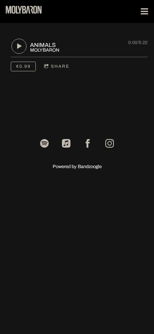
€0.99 (23, 66)
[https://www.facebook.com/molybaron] (87, 143)
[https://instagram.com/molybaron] (109, 143)
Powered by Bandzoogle (77, 166)
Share (60, 66)
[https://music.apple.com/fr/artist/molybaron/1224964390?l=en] (66, 143)
